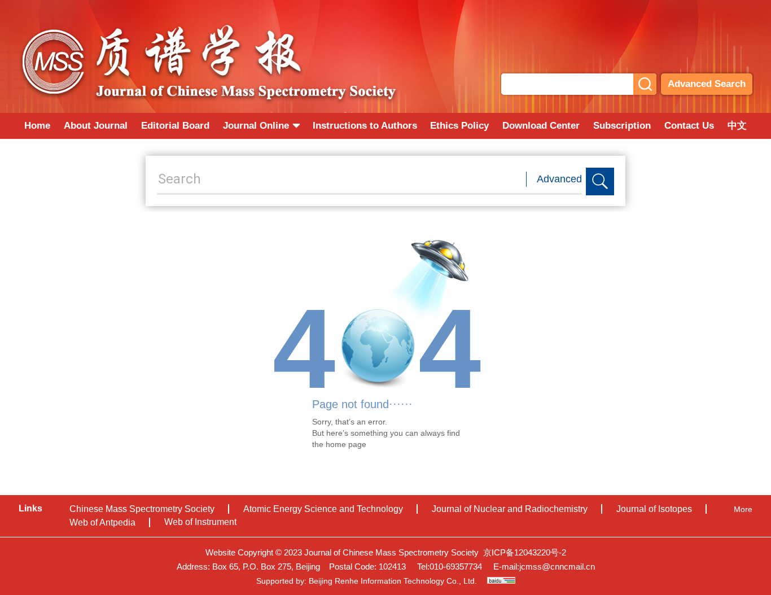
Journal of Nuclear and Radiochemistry (510, 509)
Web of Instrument (200, 522)
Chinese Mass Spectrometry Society (141, 509)
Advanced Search (707, 83)
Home (37, 125)
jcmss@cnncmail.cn (557, 566)
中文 (737, 125)
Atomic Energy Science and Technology (323, 509)
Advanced (559, 179)
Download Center (541, 125)
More (743, 509)
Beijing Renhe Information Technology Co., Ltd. (393, 580)
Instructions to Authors (365, 125)
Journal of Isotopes (654, 509)
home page (346, 444)
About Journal (96, 125)
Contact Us (689, 125)
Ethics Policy (459, 125)
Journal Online (256, 125)
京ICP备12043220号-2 (524, 552)
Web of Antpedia (102, 522)
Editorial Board (175, 125)
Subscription (622, 125)
